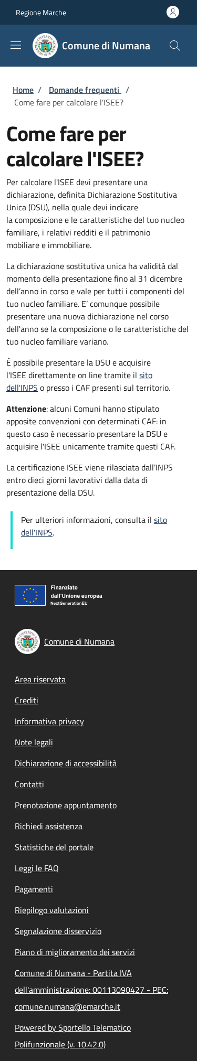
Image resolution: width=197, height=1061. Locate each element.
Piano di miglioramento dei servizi (75, 952)
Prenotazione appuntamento (66, 805)
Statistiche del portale (54, 847)
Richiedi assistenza (48, 826)
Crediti (26, 700)
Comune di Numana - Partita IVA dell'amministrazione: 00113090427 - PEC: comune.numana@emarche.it (91, 990)
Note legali (34, 742)
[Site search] (175, 45)
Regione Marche (41, 12)
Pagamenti (34, 889)
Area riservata (40, 679)
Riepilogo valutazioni (52, 910)
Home (23, 89)
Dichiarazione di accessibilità (66, 763)
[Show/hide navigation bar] (15, 45)
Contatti (29, 784)
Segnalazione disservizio (58, 931)
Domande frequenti (85, 89)
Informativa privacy (49, 721)
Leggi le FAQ (37, 868)
